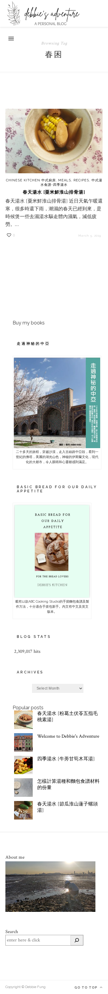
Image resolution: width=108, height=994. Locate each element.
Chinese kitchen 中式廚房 (31, 180)
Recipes (81, 180)
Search (11, 932)
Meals (64, 180)
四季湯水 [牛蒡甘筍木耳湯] (66, 759)
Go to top (86, 988)
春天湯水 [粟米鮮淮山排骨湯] (54, 192)
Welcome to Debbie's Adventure (68, 736)
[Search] (76, 940)
